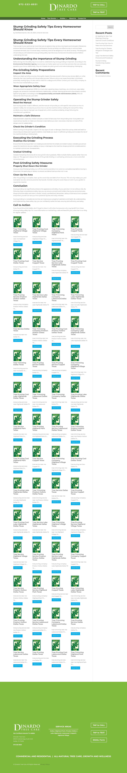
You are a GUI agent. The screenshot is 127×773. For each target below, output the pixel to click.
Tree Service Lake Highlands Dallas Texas (39, 297)
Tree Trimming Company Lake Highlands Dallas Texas (78, 331)
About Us (72, 18)
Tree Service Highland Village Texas (20, 556)
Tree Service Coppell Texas (38, 262)
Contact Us (82, 18)
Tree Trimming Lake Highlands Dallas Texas (77, 297)
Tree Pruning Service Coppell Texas (58, 365)
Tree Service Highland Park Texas (19, 428)
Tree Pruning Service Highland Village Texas (78, 524)
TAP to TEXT (99, 12)
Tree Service (51, 18)
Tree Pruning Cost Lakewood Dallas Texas (59, 654)
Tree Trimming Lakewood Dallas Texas (39, 396)
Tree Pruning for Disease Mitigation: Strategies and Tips (104, 51)
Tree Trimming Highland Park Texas (77, 654)
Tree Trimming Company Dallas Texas (59, 396)
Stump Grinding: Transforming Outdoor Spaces (103, 63)
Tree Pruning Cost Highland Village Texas (40, 231)
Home (43, 18)
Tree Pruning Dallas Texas (38, 653)
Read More (17, 244)
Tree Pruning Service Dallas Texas (38, 365)
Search (110, 27)
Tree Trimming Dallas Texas (19, 364)
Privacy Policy (45, 764)
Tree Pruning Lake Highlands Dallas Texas (79, 396)
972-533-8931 (28, 4)
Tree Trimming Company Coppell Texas (78, 556)
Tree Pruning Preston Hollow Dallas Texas (20, 622)
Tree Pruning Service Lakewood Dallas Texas (59, 428)
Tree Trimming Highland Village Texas (20, 231)
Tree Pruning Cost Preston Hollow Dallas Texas (59, 331)
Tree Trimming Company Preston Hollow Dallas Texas (40, 331)
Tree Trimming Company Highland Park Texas (58, 232)
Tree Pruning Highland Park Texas (38, 428)
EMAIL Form (99, 740)
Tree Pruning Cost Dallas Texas (21, 262)
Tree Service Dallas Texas (21, 330)
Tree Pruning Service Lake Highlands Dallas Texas (59, 264)
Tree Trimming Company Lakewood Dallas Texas (59, 297)
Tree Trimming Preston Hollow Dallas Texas (77, 428)
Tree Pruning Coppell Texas (77, 230)
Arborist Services (42, 33)
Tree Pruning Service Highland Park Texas (39, 590)
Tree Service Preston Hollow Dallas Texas (20, 590)
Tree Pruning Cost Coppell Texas (78, 262)
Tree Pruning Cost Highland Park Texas (21, 460)
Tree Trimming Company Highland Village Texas (78, 365)
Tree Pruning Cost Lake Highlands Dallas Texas (21, 396)
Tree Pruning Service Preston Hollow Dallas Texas (20, 297)
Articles (62, 18)
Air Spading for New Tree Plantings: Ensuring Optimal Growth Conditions (105, 38)
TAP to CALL (99, 5)
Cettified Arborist (20, 33)
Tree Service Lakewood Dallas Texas (20, 654)
